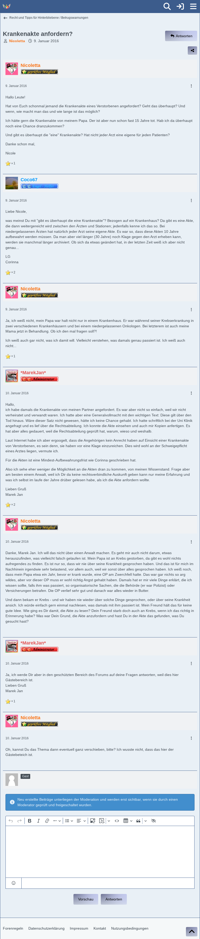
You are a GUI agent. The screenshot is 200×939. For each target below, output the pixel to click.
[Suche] (167, 6)
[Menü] (193, 6)
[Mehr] (191, 86)
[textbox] (100, 852)
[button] (13, 883)
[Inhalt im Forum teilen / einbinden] (192, 50)
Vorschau (85, 899)
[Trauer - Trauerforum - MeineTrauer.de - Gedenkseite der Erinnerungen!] (6, 6)
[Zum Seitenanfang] (191, 931)
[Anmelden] (180, 6)
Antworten (113, 899)
